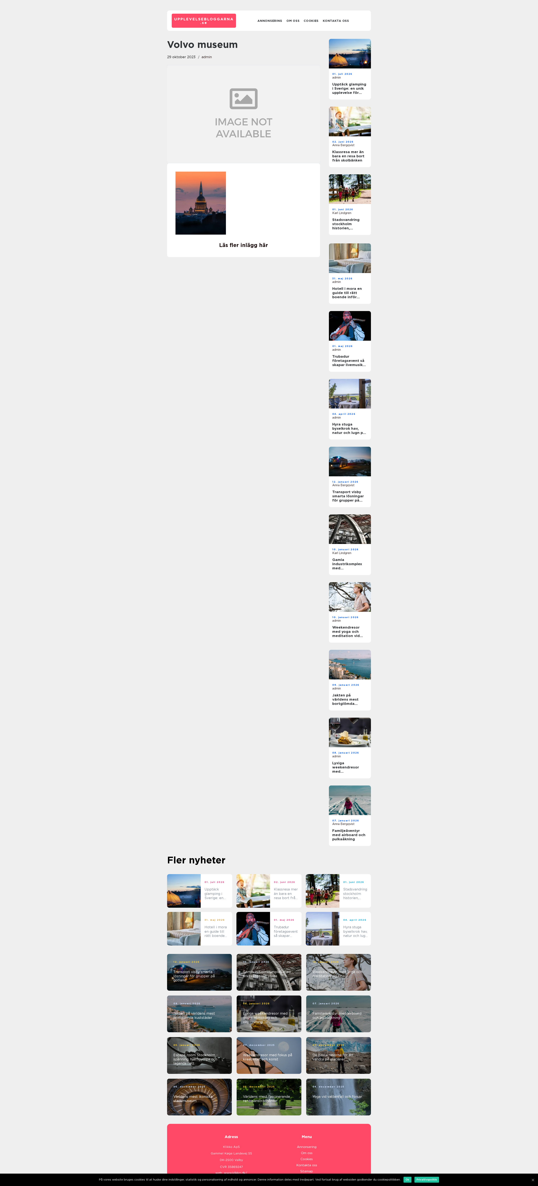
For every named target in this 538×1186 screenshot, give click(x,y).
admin (207, 57)
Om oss (292, 20)
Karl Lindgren (341, 212)
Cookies (311, 20)
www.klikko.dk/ (235, 1173)
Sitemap (306, 1171)
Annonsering (269, 20)
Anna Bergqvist (343, 145)
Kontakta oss (336, 20)
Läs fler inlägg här (243, 245)
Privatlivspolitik (427, 1179)
